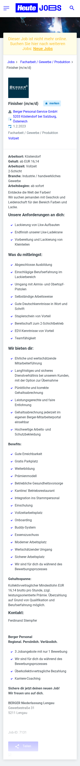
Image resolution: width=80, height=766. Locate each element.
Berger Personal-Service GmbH (35, 112)
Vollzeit (13, 138)
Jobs (11, 62)
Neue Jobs (43, 48)
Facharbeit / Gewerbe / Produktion (45, 62)
